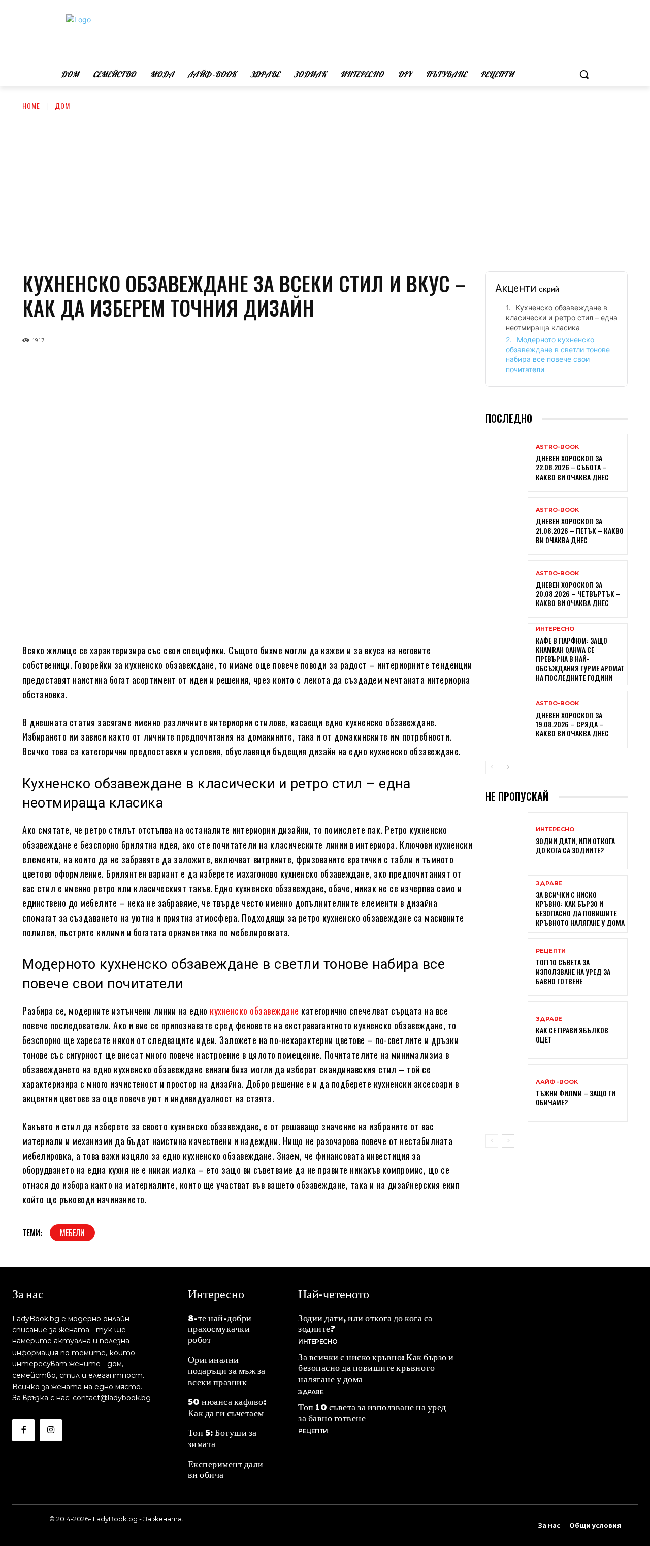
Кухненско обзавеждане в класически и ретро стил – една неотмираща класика (562, 317)
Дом (62, 105)
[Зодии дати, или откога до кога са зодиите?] (506, 841)
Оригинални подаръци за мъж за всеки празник (227, 1370)
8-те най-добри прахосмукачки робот (220, 1328)
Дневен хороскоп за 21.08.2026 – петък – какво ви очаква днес (580, 530)
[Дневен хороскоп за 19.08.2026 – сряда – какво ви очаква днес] (506, 720)
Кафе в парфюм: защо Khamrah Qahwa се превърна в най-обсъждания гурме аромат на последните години (580, 659)
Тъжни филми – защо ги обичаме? (575, 1097)
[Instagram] (51, 1430)
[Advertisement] (325, 187)
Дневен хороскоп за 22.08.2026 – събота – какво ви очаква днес (572, 467)
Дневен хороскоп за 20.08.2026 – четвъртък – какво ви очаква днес (578, 593)
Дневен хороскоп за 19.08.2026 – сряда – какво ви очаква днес (572, 724)
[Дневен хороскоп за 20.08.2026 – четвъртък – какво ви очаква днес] (506, 590)
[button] (584, 74)
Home (31, 105)
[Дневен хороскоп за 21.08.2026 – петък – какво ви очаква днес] (506, 527)
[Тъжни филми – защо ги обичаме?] (506, 1094)
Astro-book (557, 447)
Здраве (549, 883)
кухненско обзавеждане (254, 1010)
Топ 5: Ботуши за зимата (222, 1438)
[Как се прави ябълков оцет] (506, 1031)
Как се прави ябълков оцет (572, 1035)
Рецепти (551, 951)
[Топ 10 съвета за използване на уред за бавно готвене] (506, 968)
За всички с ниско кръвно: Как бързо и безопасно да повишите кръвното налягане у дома (580, 908)
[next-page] (508, 767)
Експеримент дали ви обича (226, 1469)
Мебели (72, 1233)
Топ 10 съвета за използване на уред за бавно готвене (573, 971)
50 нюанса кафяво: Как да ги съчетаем (227, 1407)
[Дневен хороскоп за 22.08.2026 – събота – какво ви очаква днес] (506, 463)
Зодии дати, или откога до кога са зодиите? (575, 845)
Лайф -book (557, 1082)
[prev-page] (491, 767)
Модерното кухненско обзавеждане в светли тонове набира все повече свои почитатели (558, 354)
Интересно (555, 629)
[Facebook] (23, 1430)
